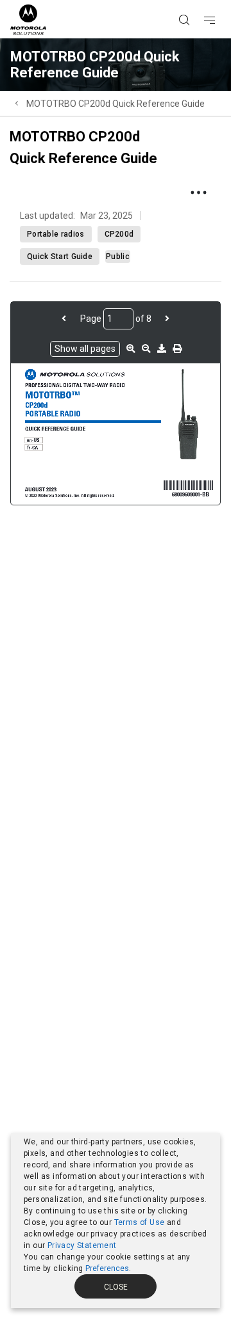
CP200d (119, 234)
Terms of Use (139, 1222)
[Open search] (200, 0)
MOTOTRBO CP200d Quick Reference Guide (115, 104)
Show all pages (85, 349)
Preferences (107, 1268)
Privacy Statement (82, 1245)
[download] (161, 349)
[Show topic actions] (198, 192)
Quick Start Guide (59, 256)
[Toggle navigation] (221, 0)
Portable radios (56, 234)
